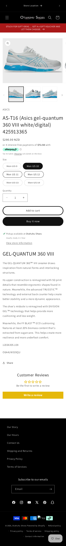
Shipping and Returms (19, 450)
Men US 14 (36, 183)
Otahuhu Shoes (19, 525)
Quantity (7, 190)
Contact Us (13, 442)
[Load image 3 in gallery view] (49, 94)
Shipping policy (52, 531)
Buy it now (33, 221)
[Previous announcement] (6, 6)
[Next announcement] (59, 6)
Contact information (34, 536)
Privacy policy (16, 531)
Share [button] (10, 362)
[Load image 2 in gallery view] (32, 94)
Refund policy (54, 525)
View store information (19, 243)
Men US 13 (15, 183)
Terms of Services (17, 466)
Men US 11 (12, 174)
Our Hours (13, 434)
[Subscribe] (50, 489)
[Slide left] (4, 95)
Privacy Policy (14, 458)
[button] (7, 17)
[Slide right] (62, 95)
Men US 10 (33, 166)
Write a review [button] (33, 395)
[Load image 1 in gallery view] (16, 94)
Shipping (18, 154)
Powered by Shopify (36, 525)
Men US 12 (34, 174)
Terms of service (33, 531)
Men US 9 (14, 166)
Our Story (12, 427)
